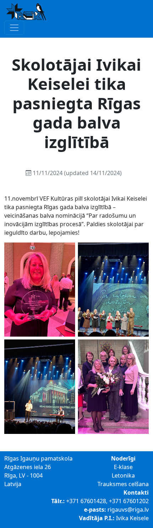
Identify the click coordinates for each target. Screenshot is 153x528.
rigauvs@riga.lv (128, 509)
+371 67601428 (86, 501)
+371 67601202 (129, 501)
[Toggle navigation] (14, 28)
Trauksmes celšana (123, 484)
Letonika (123, 475)
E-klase (123, 467)
